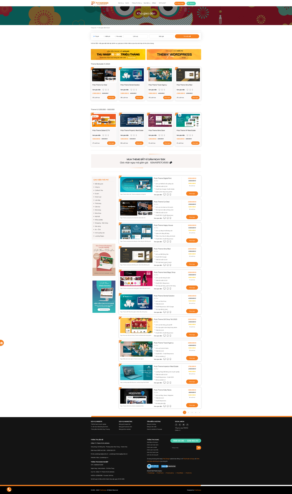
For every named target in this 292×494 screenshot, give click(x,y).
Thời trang (98, 203)
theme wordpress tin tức (138, 406)
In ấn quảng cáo (100, 232)
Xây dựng (98, 226)
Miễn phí (107, 36)
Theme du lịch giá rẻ (138, 358)
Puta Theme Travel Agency (164, 343)
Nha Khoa (98, 213)
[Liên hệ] (7, 484)
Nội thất (97, 216)
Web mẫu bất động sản (144, 264)
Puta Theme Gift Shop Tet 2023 (165, 319)
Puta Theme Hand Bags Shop (164, 272)
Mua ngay (111, 97)
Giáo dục (97, 206)
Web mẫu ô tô (142, 217)
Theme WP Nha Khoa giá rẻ (129, 311)
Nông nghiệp (99, 219)
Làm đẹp (97, 200)
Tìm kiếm (186, 36)
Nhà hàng (98, 210)
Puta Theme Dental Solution (164, 296)
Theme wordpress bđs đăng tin (130, 241)
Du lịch (97, 193)
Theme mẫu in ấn (127, 194)
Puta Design (166, 458)
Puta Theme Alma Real (162, 249)
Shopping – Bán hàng (101, 223)
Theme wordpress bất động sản (130, 264)
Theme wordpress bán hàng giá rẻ (131, 288)
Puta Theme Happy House (163, 225)
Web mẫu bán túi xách (145, 288)
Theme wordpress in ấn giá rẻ (139, 194)
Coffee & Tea (99, 190)
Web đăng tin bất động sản (144, 241)
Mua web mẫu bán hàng (129, 335)
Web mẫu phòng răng (142, 311)
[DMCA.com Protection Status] (168, 466)
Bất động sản (99, 184)
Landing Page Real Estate (142, 382)
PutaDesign (103, 490)
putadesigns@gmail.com (101, 454)
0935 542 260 (101, 450)
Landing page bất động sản (129, 382)
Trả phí (97, 36)
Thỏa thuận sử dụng (188, 458)
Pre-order (119, 36)
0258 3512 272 (111, 450)
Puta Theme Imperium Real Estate (166, 366)
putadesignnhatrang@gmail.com (118, 454)
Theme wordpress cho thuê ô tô (130, 217)
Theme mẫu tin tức (127, 406)
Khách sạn (98, 197)
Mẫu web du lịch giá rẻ (128, 358)
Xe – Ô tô (98, 229)
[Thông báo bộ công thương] (153, 466)
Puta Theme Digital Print (162, 178)
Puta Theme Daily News (162, 390)
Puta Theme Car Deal (161, 202)
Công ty (97, 187)
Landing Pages (99, 236)
